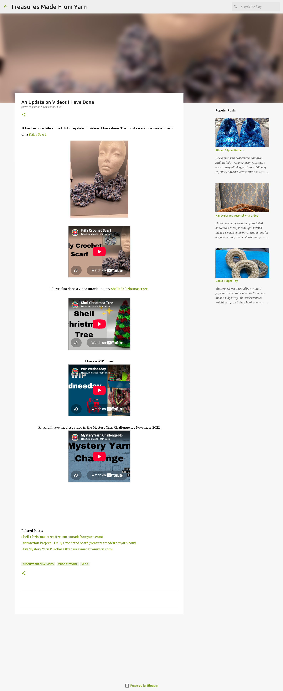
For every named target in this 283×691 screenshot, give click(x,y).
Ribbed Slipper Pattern (229, 150)
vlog (85, 564)
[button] (23, 114)
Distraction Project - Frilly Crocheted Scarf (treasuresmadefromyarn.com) (78, 543)
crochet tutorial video (38, 564)
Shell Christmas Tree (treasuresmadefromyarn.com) (62, 537)
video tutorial (67, 564)
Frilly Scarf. (38, 134)
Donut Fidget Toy (226, 280)
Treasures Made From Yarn (49, 6)
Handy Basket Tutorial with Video (236, 215)
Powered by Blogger (144, 685)
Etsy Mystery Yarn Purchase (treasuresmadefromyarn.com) (67, 549)
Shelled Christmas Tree (129, 289)
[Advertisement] (99, 647)
